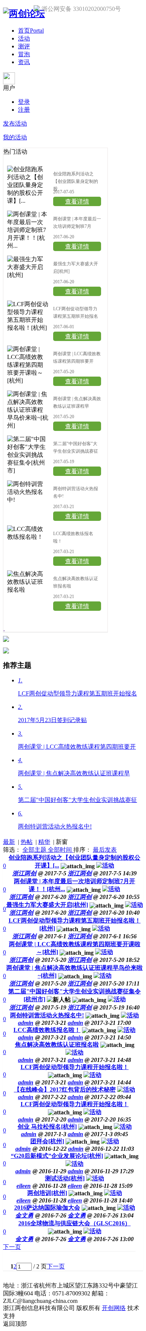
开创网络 (114, 1308)
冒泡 (24, 54)
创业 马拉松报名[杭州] (47, 1126)
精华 (44, 842)
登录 (24, 102)
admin (75, 1023)
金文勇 (77, 1215)
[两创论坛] (24, 13)
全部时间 (60, 849)
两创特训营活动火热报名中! (47, 1015)
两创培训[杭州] (47, 1193)
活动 (24, 38)
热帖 (27, 842)
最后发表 (105, 849)
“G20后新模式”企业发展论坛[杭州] (57, 1156)
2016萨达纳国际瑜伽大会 (47, 1207)
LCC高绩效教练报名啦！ (46, 1030)
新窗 (62, 842)
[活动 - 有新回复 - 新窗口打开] (105, 865)
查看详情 (77, 201)
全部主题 (35, 849)
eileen (75, 1186)
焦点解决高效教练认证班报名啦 (57, 1044)
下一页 (12, 1247)
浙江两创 (80, 873)
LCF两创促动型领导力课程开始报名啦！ (75, 1067)
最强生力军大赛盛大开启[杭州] (47, 905)
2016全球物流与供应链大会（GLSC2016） (74, 1223)
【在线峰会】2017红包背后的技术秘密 (65, 1089)
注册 (24, 109)
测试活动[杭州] (65, 1178)
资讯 (24, 62)
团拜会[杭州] (47, 1141)
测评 (24, 46)
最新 (9, 842)
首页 (31, 30)
